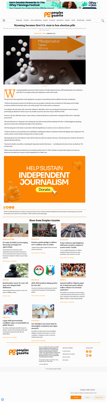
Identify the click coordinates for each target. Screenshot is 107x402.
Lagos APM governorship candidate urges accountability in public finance (16, 323)
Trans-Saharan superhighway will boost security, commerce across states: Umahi (72, 245)
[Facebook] (4, 207)
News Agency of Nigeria (10, 261)
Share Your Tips (66, 357)
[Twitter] (7, 207)
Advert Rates (65, 360)
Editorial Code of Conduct (69, 354)
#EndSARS (19, 20)
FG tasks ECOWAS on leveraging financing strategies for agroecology (15, 245)
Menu (6, 20)
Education (60, 20)
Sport (73, 20)
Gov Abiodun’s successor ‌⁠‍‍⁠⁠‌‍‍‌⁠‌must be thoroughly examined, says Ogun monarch (44, 326)
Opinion (88, 20)
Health (67, 20)
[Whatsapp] (10, 207)
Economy (52, 20)
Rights (45, 20)
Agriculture (8, 239)
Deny (87, 397)
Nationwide (80, 20)
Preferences (99, 397)
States (6, 280)
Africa (63, 280)
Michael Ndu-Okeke (40, 33)
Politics (26, 20)
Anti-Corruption (36, 20)
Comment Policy (66, 351)
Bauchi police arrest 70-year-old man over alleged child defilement (15, 285)
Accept (76, 397)
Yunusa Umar (6, 296)
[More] (13, 207)
